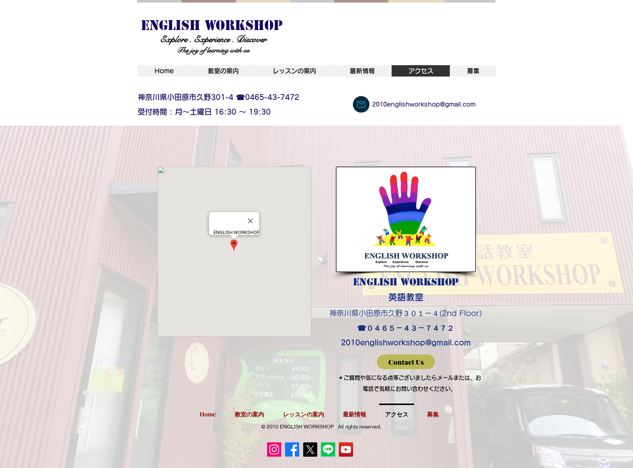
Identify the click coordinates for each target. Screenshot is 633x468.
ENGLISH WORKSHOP (212, 25)
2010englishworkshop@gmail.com (406, 342)
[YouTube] (346, 449)
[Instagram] (274, 449)
